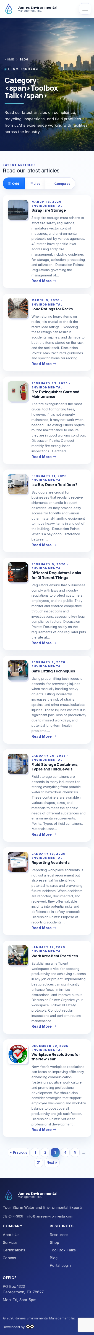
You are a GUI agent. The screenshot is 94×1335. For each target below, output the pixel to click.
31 (38, 1162)
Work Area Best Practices (54, 955)
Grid (15, 183)
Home (9, 59)
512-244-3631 (13, 1216)
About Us (11, 1234)
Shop (54, 1242)
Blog (53, 1258)
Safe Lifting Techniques (53, 671)
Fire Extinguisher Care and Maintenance (55, 394)
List (36, 183)
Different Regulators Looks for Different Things (56, 575)
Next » (52, 1162)
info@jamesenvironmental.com (50, 1216)
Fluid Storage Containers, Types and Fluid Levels (54, 767)
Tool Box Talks (63, 1250)
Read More (41, 280)
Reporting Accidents (50, 862)
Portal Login (60, 1265)
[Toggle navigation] (85, 9)
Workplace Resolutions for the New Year (55, 1057)
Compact (62, 183)
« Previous (18, 1152)
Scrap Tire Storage (48, 210)
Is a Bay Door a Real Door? (54, 484)
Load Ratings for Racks (52, 308)
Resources (59, 1234)
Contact (9, 1258)
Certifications (14, 1250)
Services (10, 1242)
